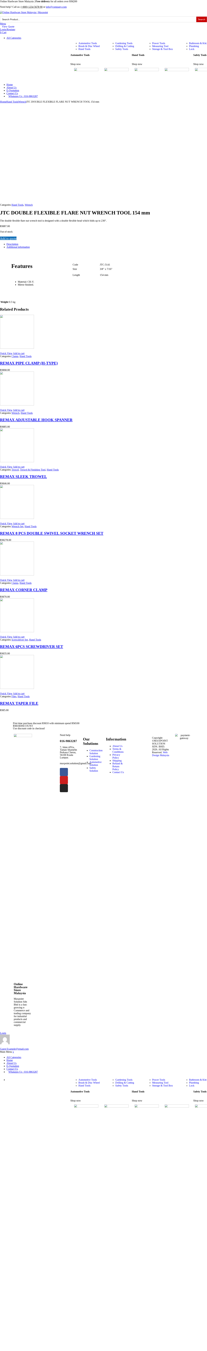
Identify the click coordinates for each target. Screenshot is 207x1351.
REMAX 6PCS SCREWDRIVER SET (31, 646)
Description (12, 244)
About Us (11, 87)
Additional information (18, 247)
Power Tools (158, 43)
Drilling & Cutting (124, 46)
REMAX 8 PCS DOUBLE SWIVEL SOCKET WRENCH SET (51, 533)
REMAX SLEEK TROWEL (23, 476)
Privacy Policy (116, 756)
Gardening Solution (94, 758)
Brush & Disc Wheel (89, 46)
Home (9, 84)
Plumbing (194, 46)
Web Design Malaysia (160, 754)
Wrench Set (17, 526)
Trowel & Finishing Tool (32, 469)
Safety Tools (121, 49)
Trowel (15, 469)
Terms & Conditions (118, 750)
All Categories (13, 38)
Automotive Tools (87, 43)
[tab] (106, 244)
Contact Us (12, 93)
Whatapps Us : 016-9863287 (23, 96)
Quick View (6, 353)
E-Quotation (12, 90)
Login (3, 1033)
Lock (191, 49)
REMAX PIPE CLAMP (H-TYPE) (29, 363)
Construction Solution (96, 752)
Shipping (117, 760)
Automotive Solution (95, 763)
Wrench (22, 101)
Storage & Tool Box (162, 49)
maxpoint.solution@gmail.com (75, 763)
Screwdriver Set (19, 639)
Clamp (14, 356)
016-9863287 (68, 741)
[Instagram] (64, 788)
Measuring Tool (160, 46)
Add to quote (8, 238)
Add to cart (18, 353)
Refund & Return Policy (117, 766)
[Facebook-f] (64, 772)
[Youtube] (64, 780)
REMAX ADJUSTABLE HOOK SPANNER (36, 420)
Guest (14, 1049)
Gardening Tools (123, 43)
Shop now (75, 64)
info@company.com (56, 6)
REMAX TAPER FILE (19, 703)
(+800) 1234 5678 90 (32, 6)
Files (13, 696)
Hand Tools (84, 49)
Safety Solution (93, 769)
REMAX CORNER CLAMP (23, 590)
